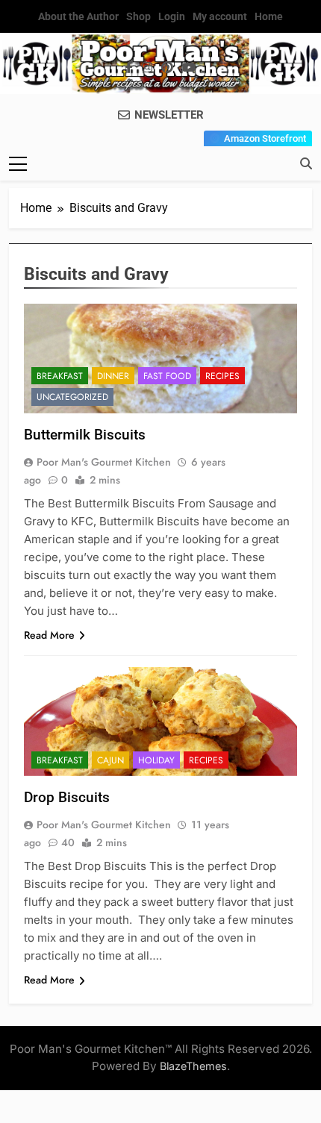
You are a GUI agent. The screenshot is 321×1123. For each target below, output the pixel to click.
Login (171, 16)
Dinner (113, 376)
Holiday (156, 760)
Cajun (110, 760)
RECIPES (222, 376)
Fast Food (167, 376)
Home (269, 16)
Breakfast (60, 376)
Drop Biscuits (67, 797)
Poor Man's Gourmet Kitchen (104, 461)
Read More (49, 635)
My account (220, 16)
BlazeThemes (193, 1066)
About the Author (78, 16)
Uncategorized (72, 397)
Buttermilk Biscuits (85, 434)
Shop (138, 16)
